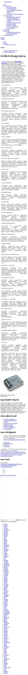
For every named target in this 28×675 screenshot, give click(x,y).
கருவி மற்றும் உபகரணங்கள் (14, 22)
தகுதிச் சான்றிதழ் (11, 8)
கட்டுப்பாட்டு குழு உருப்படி (10, 44)
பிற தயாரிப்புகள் (11, 28)
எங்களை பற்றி (7, 6)
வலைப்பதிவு (7, 31)
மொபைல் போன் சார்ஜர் (6, 453)
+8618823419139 (6, 466)
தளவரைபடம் (14, 450)
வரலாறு (9, 13)
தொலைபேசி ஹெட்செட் (7, 456)
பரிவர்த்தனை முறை (9, 35)
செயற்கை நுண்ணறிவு (12, 18)
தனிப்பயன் (6, 29)
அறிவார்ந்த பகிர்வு (11, 24)
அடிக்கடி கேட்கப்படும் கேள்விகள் (15, 14)
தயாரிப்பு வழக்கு (8, 15)
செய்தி (5, 43)
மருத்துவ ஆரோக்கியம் (12, 26)
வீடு (5, 4)
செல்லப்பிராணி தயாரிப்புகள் (14, 17)
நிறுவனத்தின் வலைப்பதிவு (13, 32)
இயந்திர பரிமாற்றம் (11, 25)
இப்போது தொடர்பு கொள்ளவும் (8, 475)
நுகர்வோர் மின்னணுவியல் (13, 19)
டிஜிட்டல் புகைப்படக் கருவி (18, 452)
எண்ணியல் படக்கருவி (16, 454)
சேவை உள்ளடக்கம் (11, 7)
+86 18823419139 (8, 465)
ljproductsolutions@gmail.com (11, 464)
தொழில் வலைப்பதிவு (12, 33)
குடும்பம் (9, 21)
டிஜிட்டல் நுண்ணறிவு (6, 452)
